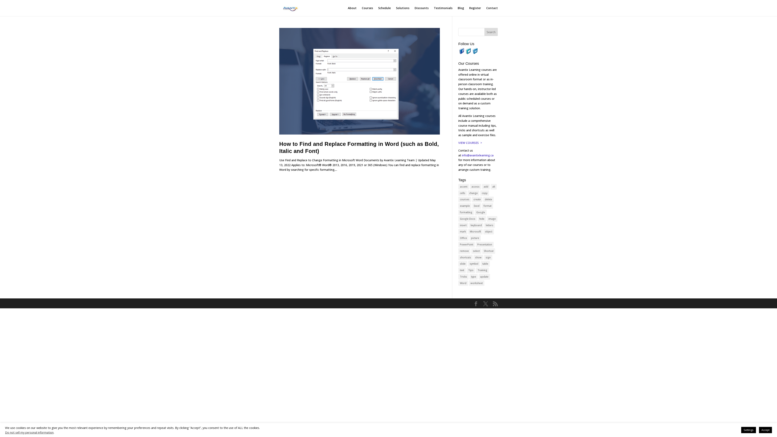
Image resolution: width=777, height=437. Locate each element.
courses (464, 199)
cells (462, 193)
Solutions (402, 8)
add (486, 186)
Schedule (384, 8)
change (473, 193)
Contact (492, 8)
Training (482, 270)
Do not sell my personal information (29, 432)
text (462, 270)
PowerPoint (466, 244)
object (488, 231)
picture (475, 238)
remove (464, 251)
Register (475, 8)
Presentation (484, 244)
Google (480, 212)
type (473, 276)
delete (488, 199)
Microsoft (475, 231)
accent (463, 186)
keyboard (476, 225)
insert (463, 225)
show (478, 257)
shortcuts (465, 257)
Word (463, 283)
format (487, 206)
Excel (477, 206)
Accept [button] (765, 430)
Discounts (422, 8)
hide (481, 219)
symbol (474, 263)
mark (463, 231)
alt (493, 186)
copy (484, 193)
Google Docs (467, 219)
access (475, 186)
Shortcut (489, 251)
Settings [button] (749, 430)
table (485, 263)
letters (489, 225)
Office (463, 238)
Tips (470, 270)
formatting (466, 212)
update (484, 276)
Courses (367, 8)
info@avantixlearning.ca (478, 155)
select (476, 251)
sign (488, 257)
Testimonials (443, 8)
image (492, 219)
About (352, 8)
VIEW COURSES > (470, 143)
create (477, 199)
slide (463, 263)
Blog (461, 8)
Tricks (463, 276)
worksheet (476, 283)
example (465, 206)
